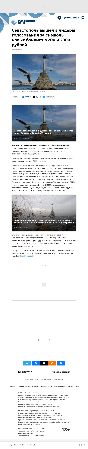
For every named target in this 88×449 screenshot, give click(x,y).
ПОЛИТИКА (28, 380)
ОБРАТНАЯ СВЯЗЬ (58, 386)
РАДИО (35, 386)
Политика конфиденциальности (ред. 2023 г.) (35, 404)
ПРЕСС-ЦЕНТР (24, 386)
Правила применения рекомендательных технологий (38, 406)
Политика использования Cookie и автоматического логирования (43, 402)
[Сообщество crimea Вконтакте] (36, 363)
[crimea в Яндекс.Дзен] (44, 363)
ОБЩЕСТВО (38, 380)
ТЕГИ (77, 386)
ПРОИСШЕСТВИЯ (50, 380)
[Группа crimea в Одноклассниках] (52, 363)
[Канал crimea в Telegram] (27, 363)
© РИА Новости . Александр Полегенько (22, 91)
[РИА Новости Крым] (24, 22)
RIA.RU (70, 386)
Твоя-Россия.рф (26, 256)
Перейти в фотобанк (39, 91)
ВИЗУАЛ (61, 380)
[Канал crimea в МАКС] (61, 363)
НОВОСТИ (13, 386)
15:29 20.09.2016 (17, 50)
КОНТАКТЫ (44, 386)
